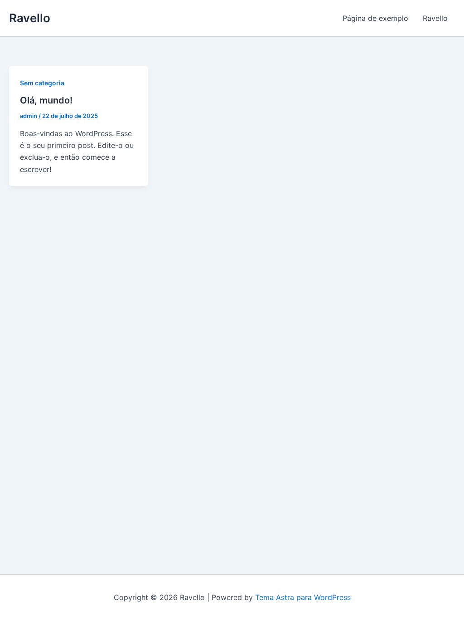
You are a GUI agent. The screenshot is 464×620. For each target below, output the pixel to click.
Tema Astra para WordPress (303, 597)
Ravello (29, 18)
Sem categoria (42, 83)
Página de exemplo (375, 18)
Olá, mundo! (46, 100)
